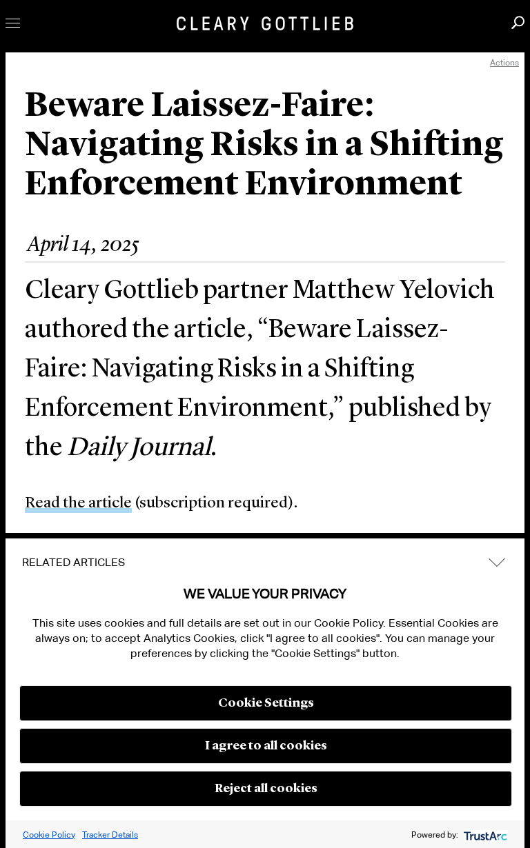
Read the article (78, 504)
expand (497, 562)
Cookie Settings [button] (266, 703)
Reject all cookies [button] (266, 789)
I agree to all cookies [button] (266, 746)
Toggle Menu (13, 23)
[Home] (265, 23)
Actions (504, 62)
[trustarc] (484, 834)
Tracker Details (110, 834)
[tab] (265, 562)
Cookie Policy (49, 834)
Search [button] (517, 22)
